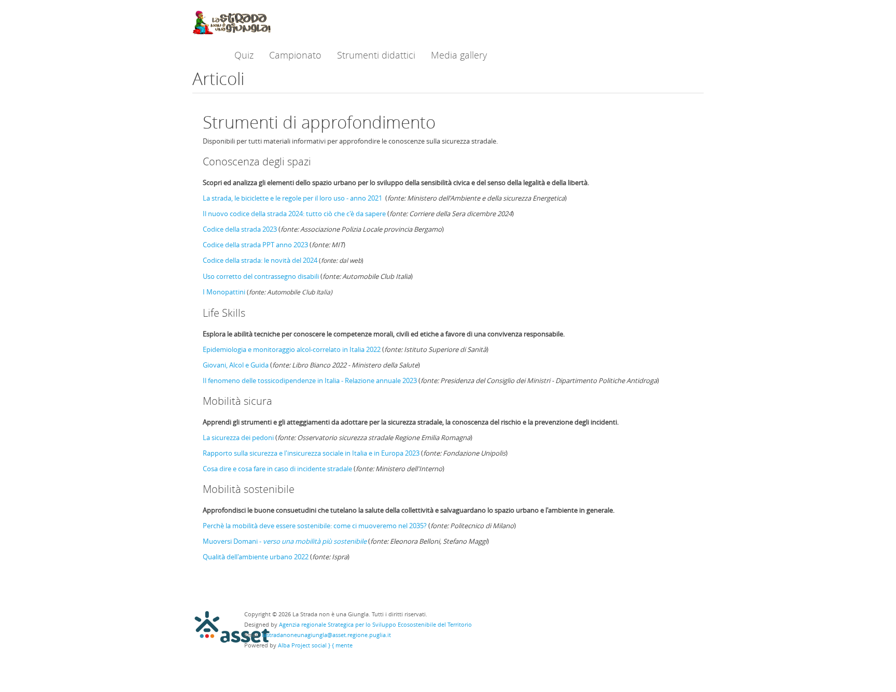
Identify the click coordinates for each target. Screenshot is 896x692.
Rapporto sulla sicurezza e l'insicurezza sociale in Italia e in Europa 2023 (311, 453)
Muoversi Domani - (285, 541)
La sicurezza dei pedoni (238, 437)
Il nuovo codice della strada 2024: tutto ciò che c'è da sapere (294, 213)
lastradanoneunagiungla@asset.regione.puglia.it (326, 635)
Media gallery (459, 55)
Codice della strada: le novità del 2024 (261, 260)
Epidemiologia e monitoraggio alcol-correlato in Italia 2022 (292, 349)
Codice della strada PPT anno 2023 (255, 244)
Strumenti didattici (376, 55)
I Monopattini (224, 291)
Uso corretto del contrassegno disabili (261, 276)
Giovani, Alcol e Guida (236, 365)
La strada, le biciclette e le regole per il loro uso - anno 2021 (292, 198)
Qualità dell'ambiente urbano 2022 (256, 556)
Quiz (244, 55)
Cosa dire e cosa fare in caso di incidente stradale (277, 468)
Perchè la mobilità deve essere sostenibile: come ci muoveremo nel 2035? (315, 525)
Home (205, 55)
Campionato (295, 55)
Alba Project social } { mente (315, 645)
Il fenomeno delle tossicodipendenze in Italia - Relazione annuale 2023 (310, 380)
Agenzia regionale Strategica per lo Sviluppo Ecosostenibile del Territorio (375, 624)
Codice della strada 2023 (240, 229)
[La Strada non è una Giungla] (231, 21)
